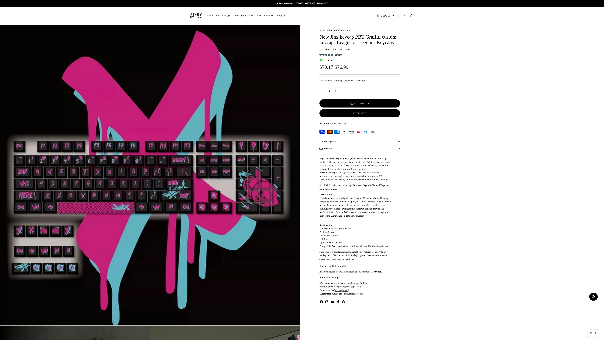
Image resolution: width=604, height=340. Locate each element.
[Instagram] (327, 302)
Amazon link (326, 179)
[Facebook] (321, 302)
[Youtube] (332, 302)
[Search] (398, 15)
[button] (326, 55)
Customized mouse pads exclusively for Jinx (341, 293)
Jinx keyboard (341, 290)
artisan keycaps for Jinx (355, 283)
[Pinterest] (343, 302)
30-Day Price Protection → (336, 49)
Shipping (338, 80)
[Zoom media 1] (150, 175)
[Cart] (411, 15)
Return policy (330, 141)
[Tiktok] (338, 302)
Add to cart (361, 103)
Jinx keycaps (344, 286)
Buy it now (360, 113)
